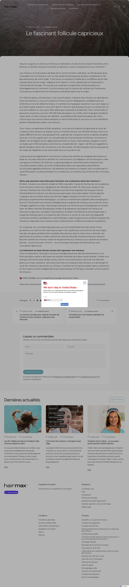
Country (45, 296)
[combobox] (47, 300)
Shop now (64, 304)
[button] (124, 586)
